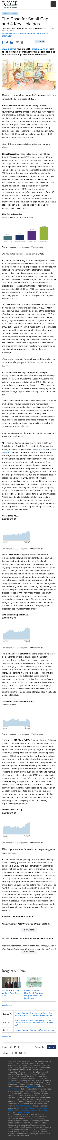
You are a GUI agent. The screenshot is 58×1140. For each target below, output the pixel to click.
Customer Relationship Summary (28, 1112)
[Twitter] (7, 43)
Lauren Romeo (38, 449)
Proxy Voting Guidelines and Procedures (32, 1110)
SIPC (21, 1082)
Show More (29, 930)
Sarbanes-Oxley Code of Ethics (29, 1108)
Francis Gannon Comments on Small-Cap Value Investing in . (34, 1014)
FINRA (12, 1082)
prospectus (32, 1087)
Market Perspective (10, 13)
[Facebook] (2, 43)
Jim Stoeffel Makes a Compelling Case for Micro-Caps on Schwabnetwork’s (34, 1022)
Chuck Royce (9, 49)
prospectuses (13, 1089)
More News (6, 1036)
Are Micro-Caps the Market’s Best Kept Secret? (10, 993)
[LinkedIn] (11, 43)
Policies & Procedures (24, 1106)
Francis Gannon (39, 49)
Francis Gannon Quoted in (34, 1030)
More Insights (7, 1005)
